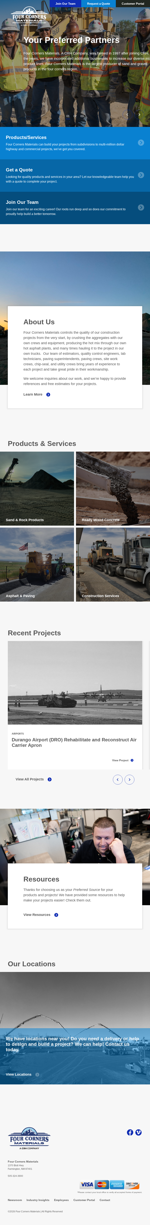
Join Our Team (65, 3)
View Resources (36, 915)
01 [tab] (68, 116)
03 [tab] (82, 116)
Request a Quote (98, 3)
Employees (61, 1200)
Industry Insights (38, 1200)
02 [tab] (75, 116)
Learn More (32, 394)
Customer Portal (133, 3)
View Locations (18, 1074)
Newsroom (15, 1200)
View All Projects (30, 779)
